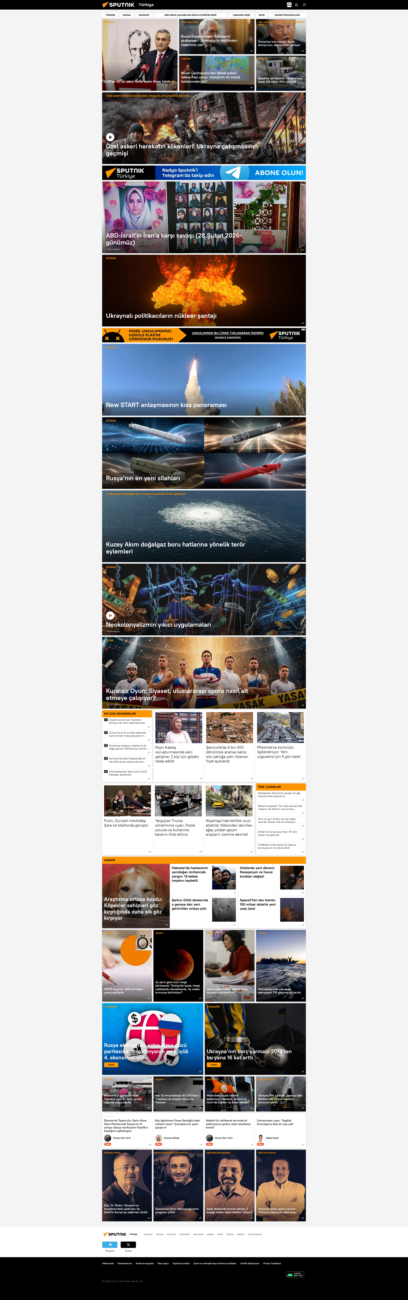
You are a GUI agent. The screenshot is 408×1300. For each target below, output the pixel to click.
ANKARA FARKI (112, 1153)
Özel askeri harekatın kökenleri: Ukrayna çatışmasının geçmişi (147, 96)
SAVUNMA (198, 1234)
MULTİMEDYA (255, 1234)
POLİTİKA (109, 22)
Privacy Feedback (272, 1263)
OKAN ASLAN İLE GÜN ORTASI (171, 1153)
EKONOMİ (212, 1079)
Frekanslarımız (124, 1263)
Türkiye (148, 1234)
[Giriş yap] (296, 5)
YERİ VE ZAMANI (267, 1153)
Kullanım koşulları (145, 1263)
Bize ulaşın (163, 1263)
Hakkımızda (108, 1263)
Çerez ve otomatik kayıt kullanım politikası (215, 1263)
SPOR (109, 640)
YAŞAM (159, 933)
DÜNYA (262, 59)
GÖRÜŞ (230, 1234)
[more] (174, 87)
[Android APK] (295, 1275)
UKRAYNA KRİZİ (189, 22)
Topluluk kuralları (181, 1263)
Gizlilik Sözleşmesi (249, 1263)
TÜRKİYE (185, 59)
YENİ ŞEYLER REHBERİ (218, 1153)
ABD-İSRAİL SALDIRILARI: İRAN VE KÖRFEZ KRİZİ (281, 23)
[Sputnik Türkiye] (119, 8)
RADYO (241, 1234)
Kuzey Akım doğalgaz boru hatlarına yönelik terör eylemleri (146, 494)
